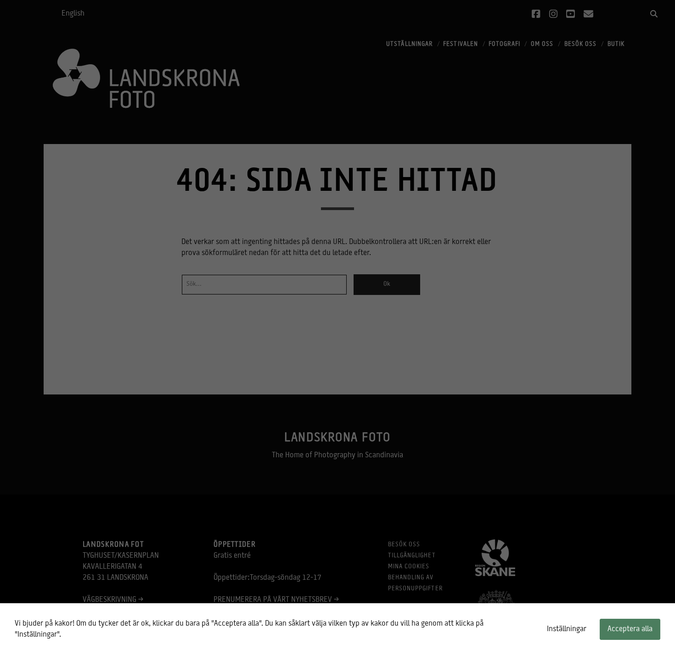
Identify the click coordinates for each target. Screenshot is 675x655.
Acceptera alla (630, 629)
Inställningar (566, 629)
